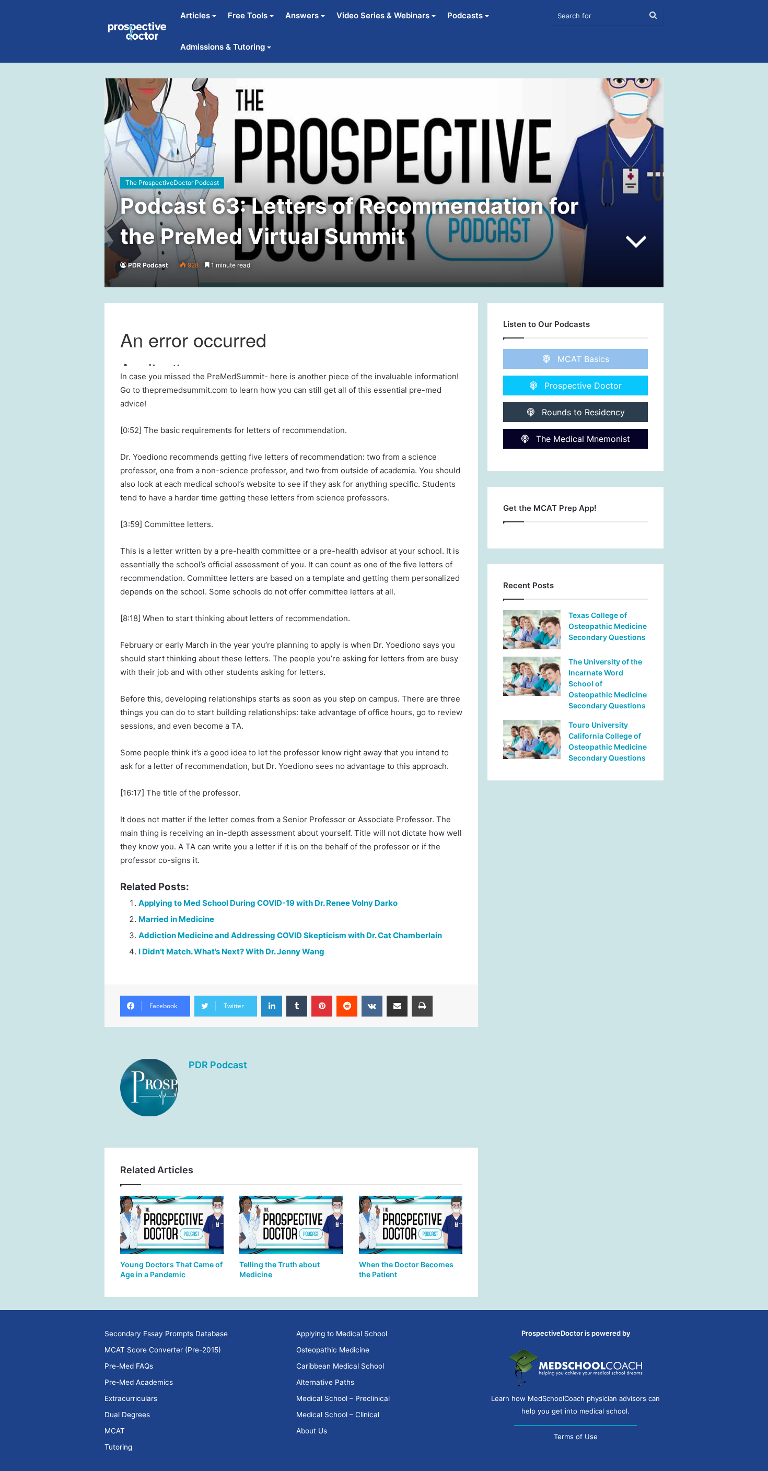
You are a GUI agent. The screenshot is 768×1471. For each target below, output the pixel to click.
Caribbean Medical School (340, 1366)
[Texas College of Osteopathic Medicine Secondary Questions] (532, 629)
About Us (311, 1431)
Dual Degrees (127, 1414)
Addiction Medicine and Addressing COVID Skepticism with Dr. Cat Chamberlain (290, 935)
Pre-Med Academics (138, 1382)
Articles (195, 15)
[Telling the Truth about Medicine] (291, 1225)
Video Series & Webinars (382, 15)
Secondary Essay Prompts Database (166, 1333)
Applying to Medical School (341, 1333)
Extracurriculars (130, 1398)
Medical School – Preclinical (343, 1398)
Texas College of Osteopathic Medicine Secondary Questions (607, 626)
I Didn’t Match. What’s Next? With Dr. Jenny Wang (231, 951)
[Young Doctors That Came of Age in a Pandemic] (172, 1225)
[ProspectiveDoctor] (137, 31)
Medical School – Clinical (337, 1414)
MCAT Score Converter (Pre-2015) (162, 1350)
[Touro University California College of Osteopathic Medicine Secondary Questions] (532, 739)
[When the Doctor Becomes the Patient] (410, 1225)
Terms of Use (576, 1436)
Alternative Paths (325, 1382)
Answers (302, 15)
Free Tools (247, 15)
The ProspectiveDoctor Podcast (172, 182)
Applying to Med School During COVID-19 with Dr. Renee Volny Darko (268, 903)
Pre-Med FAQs (128, 1366)
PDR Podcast (148, 265)
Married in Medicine (176, 919)
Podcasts (465, 15)
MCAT (114, 1431)
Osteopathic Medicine (332, 1350)
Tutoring (118, 1447)
